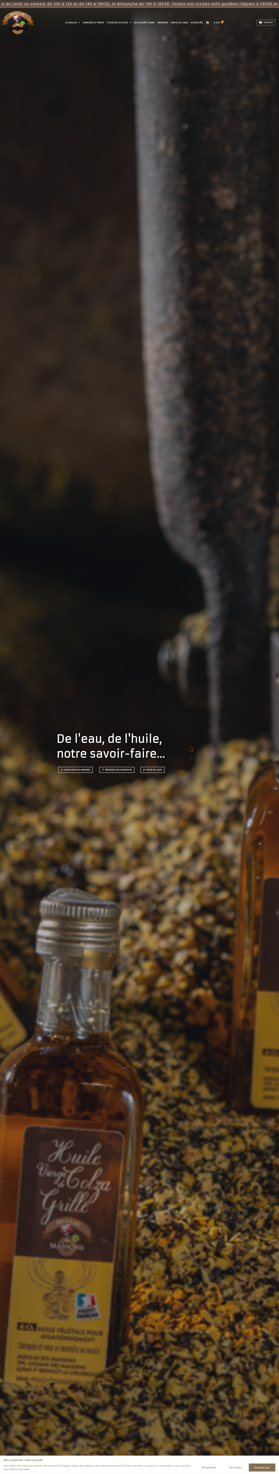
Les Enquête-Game (144, 22)
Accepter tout (262, 1467)
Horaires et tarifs (93, 22)
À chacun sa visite (117, 22)
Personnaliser (209, 1467)
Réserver (163, 22)
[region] (139, 1465)
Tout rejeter (235, 1467)
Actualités (197, 22)
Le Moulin (71, 22)
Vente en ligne (179, 22)
